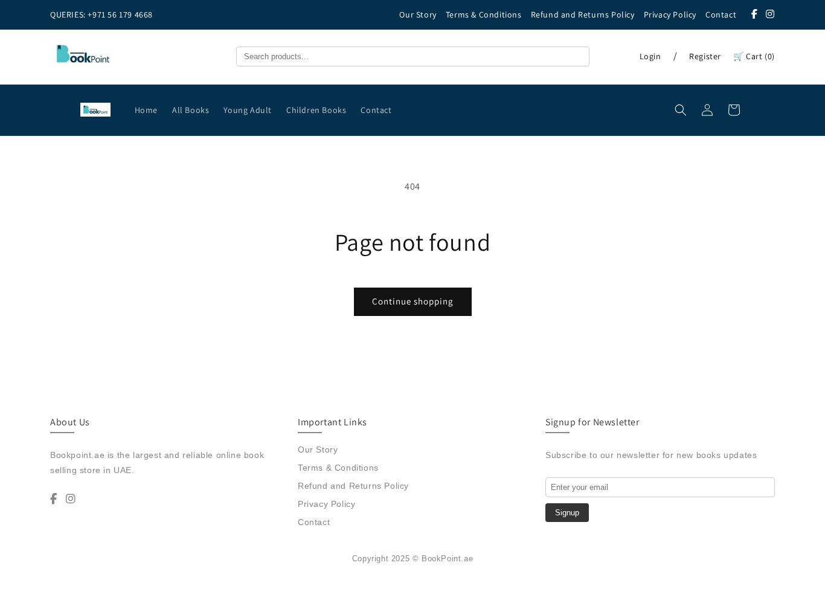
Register (705, 56)
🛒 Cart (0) (754, 56)
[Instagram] (770, 14)
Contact (720, 14)
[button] (680, 110)
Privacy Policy (670, 14)
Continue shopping (413, 301)
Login (650, 56)
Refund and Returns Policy (583, 14)
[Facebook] (754, 14)
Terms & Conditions (484, 14)
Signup (567, 512)
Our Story (417, 14)
